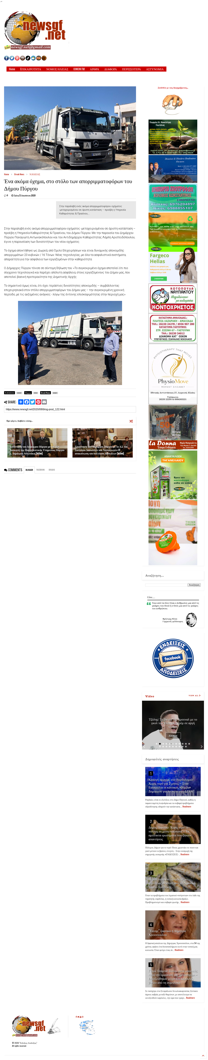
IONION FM (79, 69)
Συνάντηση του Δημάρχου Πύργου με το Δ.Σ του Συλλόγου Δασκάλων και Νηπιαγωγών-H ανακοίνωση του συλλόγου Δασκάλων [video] (101, 450)
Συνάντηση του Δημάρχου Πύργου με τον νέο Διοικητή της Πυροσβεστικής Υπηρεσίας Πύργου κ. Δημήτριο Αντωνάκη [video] (37, 450)
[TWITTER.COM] (11, 59)
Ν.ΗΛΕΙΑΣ (35, 174)
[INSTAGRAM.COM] (22, 59)
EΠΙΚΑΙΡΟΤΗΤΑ (30, 69)
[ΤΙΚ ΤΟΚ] (28, 59)
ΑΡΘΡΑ (94, 69)
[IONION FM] (44, 59)
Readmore (173, 735)
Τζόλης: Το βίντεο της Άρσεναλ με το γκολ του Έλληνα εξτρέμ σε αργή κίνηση (173, 722)
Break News (19, 174)
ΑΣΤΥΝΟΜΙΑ (155, 69)
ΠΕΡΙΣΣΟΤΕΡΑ (131, 69)
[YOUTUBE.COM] (17, 59)
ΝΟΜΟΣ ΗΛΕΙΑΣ (57, 69)
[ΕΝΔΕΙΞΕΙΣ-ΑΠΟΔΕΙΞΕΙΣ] (38, 59)
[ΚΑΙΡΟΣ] (33, 59)
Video (149, 696)
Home (12, 69)
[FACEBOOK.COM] (6, 59)
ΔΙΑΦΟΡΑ (110, 69)
